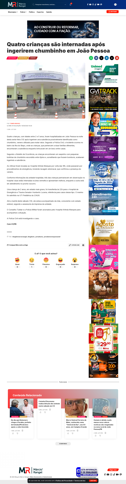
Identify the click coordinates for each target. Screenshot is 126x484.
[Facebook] (88, 4)
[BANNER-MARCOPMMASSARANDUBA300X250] (103, 124)
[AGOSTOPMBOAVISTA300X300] (103, 230)
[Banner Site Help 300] (103, 203)
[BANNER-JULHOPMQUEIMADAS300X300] (103, 284)
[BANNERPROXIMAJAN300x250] (103, 257)
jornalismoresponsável (52, 237)
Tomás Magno (15, 123)
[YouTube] (90, 4)
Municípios (23, 58)
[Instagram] (93, 4)
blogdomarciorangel (20, 237)
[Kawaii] (98, 4)
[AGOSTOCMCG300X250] (103, 149)
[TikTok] (95, 4)
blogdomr (31, 237)
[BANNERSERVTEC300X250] (103, 365)
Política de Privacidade (64, 480)
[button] (93, 481)
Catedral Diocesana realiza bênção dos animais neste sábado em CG (49, 403)
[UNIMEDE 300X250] (103, 75)
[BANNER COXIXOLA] (103, 176)
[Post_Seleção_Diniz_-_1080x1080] (103, 338)
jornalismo (39, 237)
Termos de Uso (79, 480)
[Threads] (101, 4)
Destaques (12, 58)
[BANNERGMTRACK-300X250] (103, 99)
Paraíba (33, 58)
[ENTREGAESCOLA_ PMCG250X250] (103, 311)
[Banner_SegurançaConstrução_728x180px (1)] (63, 29)
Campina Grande (72, 416)
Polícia (105, 416)
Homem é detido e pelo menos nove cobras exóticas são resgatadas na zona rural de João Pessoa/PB (103, 424)
